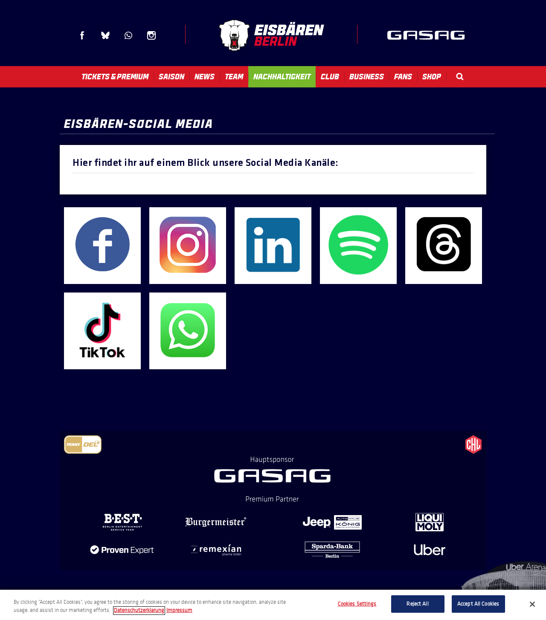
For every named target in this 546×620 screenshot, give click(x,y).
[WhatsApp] (188, 362)
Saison (171, 76)
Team (234, 76)
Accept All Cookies (478, 603)
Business (366, 76)
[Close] (532, 604)
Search (460, 76)
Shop (431, 76)
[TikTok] (102, 362)
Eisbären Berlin (271, 35)
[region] (273, 605)
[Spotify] (358, 276)
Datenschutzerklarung (139, 610)
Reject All (417, 603)
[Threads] (444, 276)
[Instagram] (188, 276)
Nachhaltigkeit (282, 76)
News (205, 76)
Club (330, 76)
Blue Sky (105, 35)
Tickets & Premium (114, 76)
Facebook (82, 35)
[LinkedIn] (273, 276)
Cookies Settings (357, 603)
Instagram (151, 35)
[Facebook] (102, 276)
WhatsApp (128, 35)
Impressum (179, 610)
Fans (403, 76)
